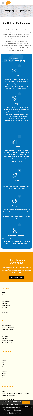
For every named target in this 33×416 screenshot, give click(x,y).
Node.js (4, 360)
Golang (3, 366)
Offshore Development (7, 340)
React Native (5, 380)
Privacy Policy (5, 310)
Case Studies (5, 296)
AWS (3, 369)
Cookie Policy (5, 312)
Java (3, 364)
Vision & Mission (6, 301)
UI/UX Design (5, 336)
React (3, 355)
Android (4, 373)
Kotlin (3, 377)
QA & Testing (5, 338)
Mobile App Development (8, 327)
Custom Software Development (9, 334)
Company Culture (6, 305)
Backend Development (7, 331)
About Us (4, 299)
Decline (26, 406)
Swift (3, 375)
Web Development (6, 325)
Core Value (4, 303)
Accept (26, 402)
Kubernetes (5, 371)
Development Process (7, 294)
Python (3, 362)
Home (3, 292)
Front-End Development (7, 329)
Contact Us (4, 307)
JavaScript (4, 358)
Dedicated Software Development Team (11, 342)
